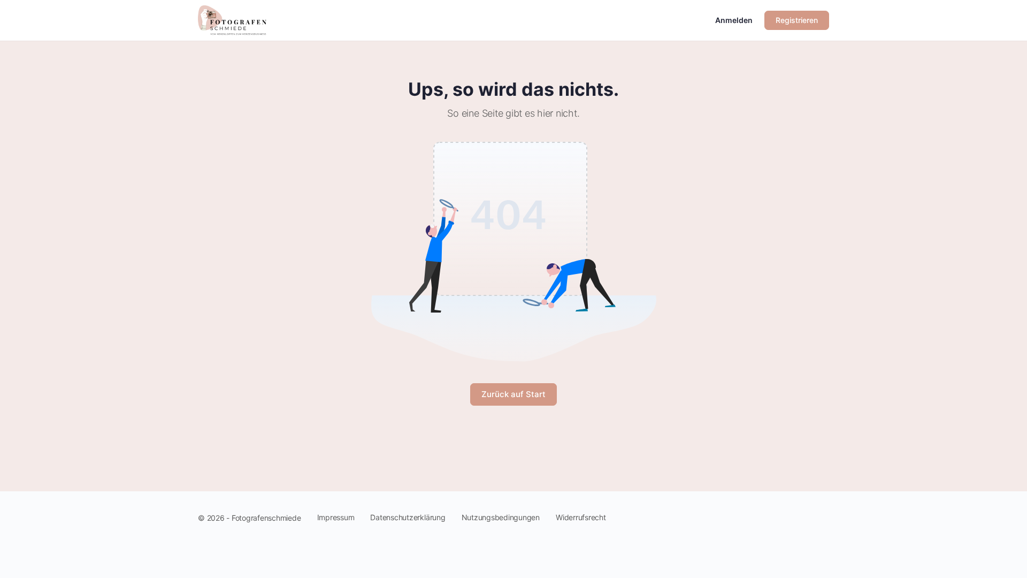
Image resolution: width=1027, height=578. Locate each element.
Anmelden (734, 20)
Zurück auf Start (513, 394)
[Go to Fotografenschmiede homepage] (232, 19)
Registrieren (797, 20)
